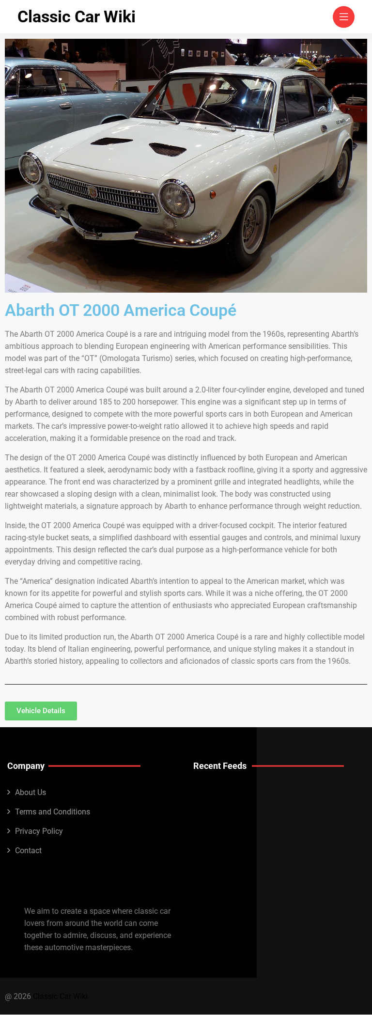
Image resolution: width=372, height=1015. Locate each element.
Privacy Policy (39, 831)
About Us (30, 792)
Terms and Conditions (52, 811)
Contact (28, 850)
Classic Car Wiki (76, 16)
